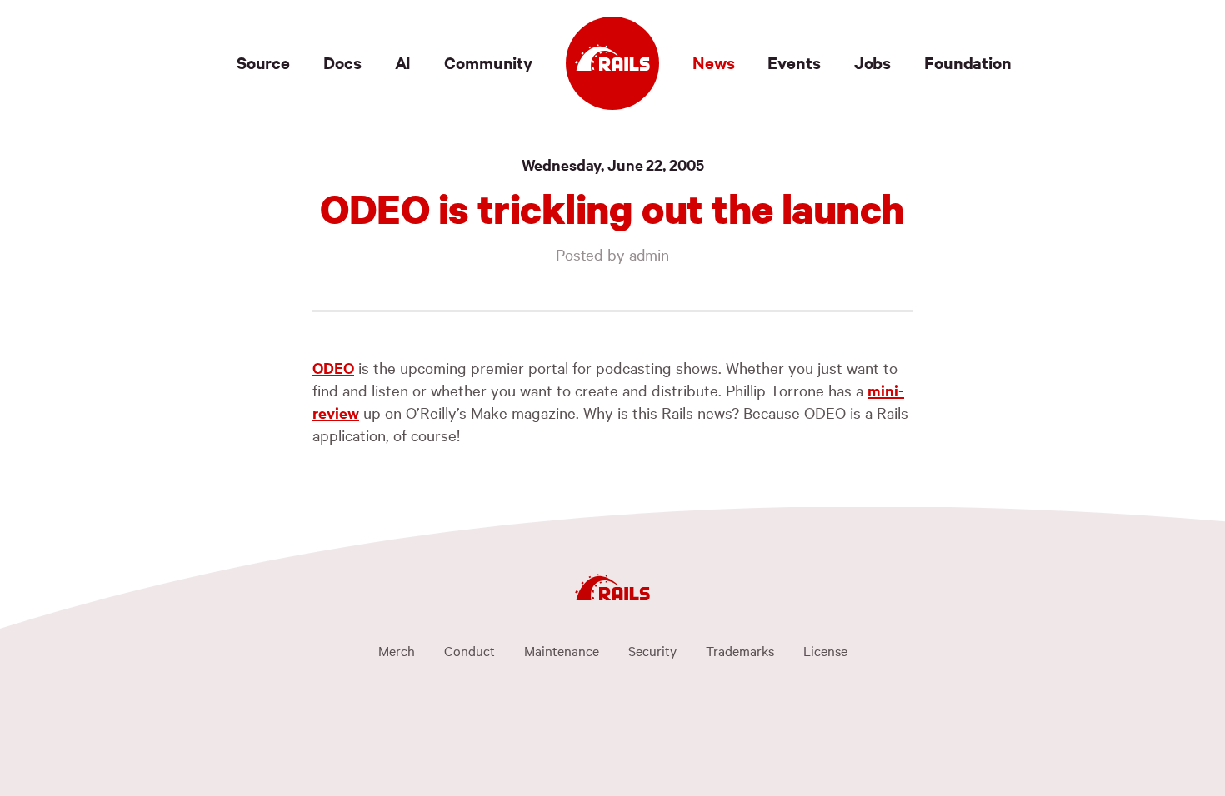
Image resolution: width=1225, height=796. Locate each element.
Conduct (469, 650)
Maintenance (561, 650)
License (825, 650)
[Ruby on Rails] (612, 63)
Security (652, 650)
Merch (396, 650)
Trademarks (740, 650)
